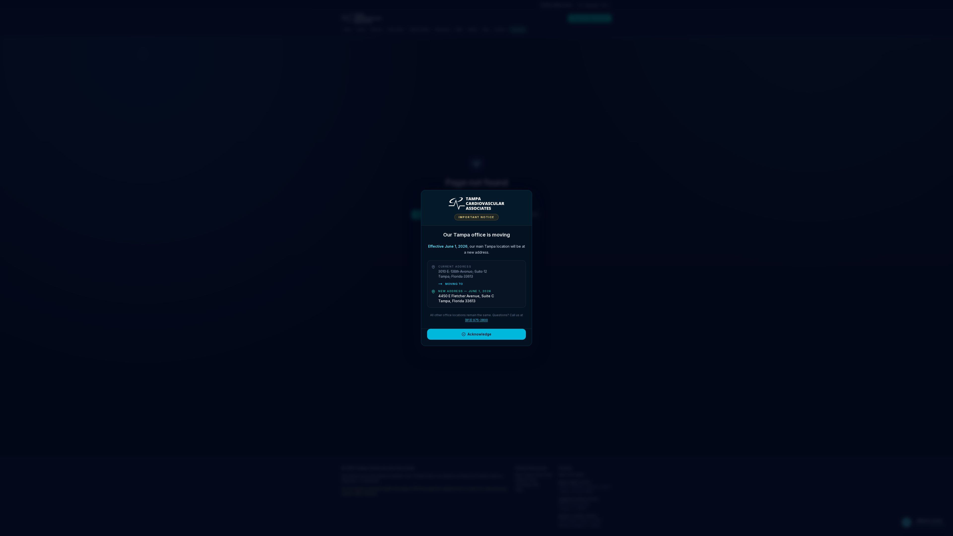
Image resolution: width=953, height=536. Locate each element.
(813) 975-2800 (476, 320)
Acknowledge (479, 334)
